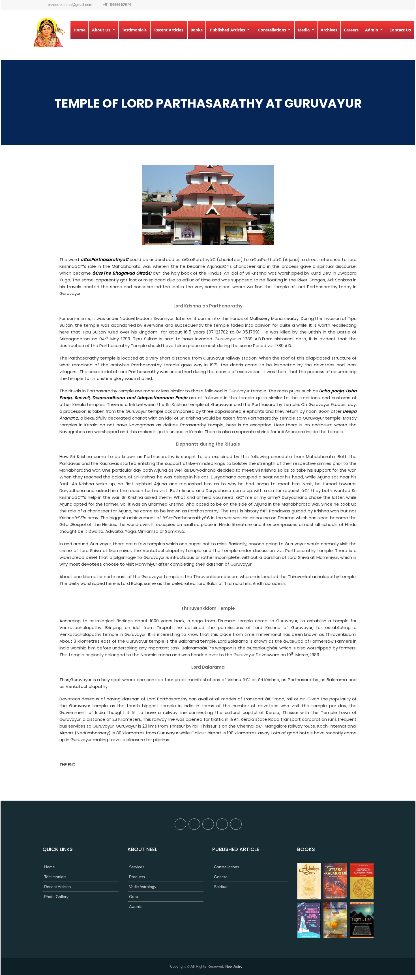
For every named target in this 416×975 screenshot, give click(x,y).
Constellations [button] (272, 30)
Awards (135, 906)
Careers (351, 30)
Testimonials (134, 30)
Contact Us (400, 30)
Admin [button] (372, 30)
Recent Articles (168, 30)
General (221, 876)
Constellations (226, 867)
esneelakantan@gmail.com (70, 5)
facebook (180, 824)
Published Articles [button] (228, 30)
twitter (194, 824)
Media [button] (304, 30)
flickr (208, 824)
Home (79, 30)
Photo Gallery (56, 896)
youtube (236, 824)
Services (136, 867)
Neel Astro (233, 966)
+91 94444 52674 (117, 5)
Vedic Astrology (142, 886)
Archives (329, 30)
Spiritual (221, 886)
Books (196, 30)
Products (137, 876)
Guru (133, 896)
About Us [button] (101, 30)
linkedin (222, 824)
